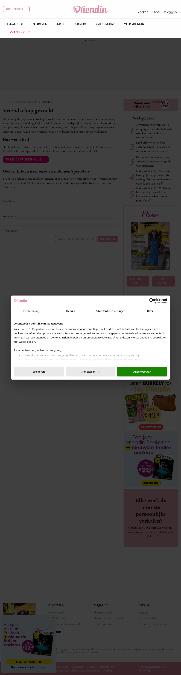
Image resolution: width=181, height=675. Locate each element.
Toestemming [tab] (30, 310)
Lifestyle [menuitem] (58, 24)
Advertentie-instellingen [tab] (110, 310)
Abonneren (14, 9)
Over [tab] (150, 310)
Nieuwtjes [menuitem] (40, 24)
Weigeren (39, 371)
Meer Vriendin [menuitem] (134, 24)
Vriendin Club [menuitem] (20, 32)
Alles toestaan (142, 371)
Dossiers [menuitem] (80, 24)
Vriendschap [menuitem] (105, 24)
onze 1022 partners (34, 329)
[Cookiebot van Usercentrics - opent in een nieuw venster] (151, 300)
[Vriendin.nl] (90, 9)
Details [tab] (70, 310)
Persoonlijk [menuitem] (15, 24)
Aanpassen (88, 371)
